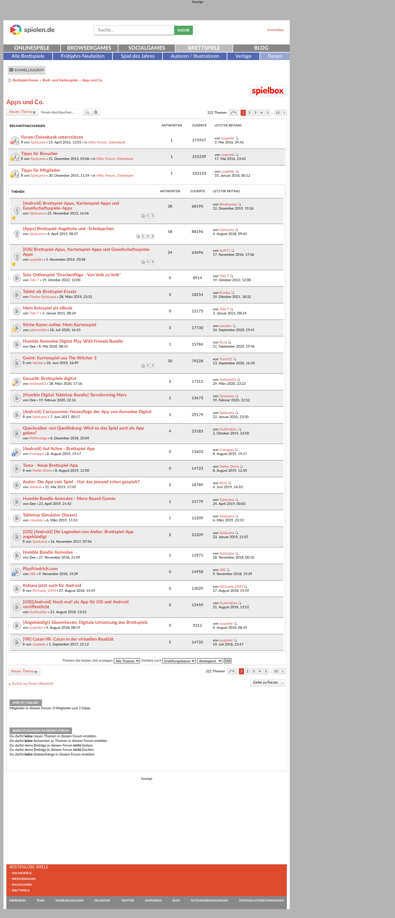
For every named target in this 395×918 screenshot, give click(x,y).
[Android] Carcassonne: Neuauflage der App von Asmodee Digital (87, 412)
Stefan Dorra (42, 470)
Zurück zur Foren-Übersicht (32, 683)
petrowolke (38, 330)
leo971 (224, 250)
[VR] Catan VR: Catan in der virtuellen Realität (68, 639)
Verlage (243, 56)
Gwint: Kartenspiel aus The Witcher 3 (60, 358)
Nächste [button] (284, 113)
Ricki (223, 342)
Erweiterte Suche (96, 112)
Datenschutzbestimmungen (261, 900)
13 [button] (277, 112)
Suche (183, 30)
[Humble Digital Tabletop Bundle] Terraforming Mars (75, 395)
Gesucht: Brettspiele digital (49, 378)
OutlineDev (228, 429)
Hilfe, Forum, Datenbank (106, 142)
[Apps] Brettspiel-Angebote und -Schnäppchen (68, 229)
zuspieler (228, 138)
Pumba (224, 292)
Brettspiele (204, 48)
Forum (275, 56)
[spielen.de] (32, 34)
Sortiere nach (152, 660)
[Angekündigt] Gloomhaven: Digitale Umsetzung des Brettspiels (85, 622)
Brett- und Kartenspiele (60, 80)
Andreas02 (37, 383)
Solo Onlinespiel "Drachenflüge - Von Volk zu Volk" (72, 275)
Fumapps (36, 454)
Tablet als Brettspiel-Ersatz (49, 292)
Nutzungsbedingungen (209, 900)
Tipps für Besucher (39, 154)
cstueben (36, 520)
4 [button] (261, 112)
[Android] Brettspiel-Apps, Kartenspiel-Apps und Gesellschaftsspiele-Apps (71, 205)
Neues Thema (20, 112)
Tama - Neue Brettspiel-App (50, 465)
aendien (225, 326)
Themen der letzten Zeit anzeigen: (88, 660)
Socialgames (146, 48)
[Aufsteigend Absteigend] (210, 660)
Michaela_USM (44, 590)
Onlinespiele (31, 48)
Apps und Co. (92, 80)
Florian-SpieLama (42, 296)
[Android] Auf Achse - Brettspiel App (59, 449)
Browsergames (89, 48)
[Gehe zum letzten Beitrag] (237, 138)
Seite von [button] (233, 113)
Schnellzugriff (29, 70)
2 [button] (249, 112)
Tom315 (225, 359)
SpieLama (38, 142)
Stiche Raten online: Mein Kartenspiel (59, 325)
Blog (261, 48)
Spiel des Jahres (137, 56)
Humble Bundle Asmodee (48, 552)
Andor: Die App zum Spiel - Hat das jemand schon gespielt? (81, 482)
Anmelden (275, 30)
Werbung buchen (70, 900)
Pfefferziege (38, 438)
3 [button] (255, 112)
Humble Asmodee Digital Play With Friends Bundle (73, 341)
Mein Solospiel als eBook (47, 308)
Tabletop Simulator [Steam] (50, 515)
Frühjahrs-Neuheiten (82, 56)
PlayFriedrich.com (40, 569)
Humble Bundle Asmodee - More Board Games (69, 499)
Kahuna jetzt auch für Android (52, 585)
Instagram (153, 900)
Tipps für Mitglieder (40, 170)
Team (40, 900)
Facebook (102, 900)
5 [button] (267, 112)
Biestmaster (228, 204)
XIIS (32, 574)
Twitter (127, 900)
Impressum (17, 900)
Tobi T (34, 280)
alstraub (35, 487)
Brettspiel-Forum (25, 80)
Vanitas (37, 363)
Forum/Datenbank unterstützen (52, 137)
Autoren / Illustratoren (195, 56)
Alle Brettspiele (28, 56)
